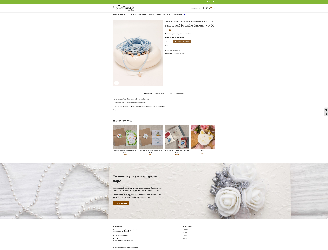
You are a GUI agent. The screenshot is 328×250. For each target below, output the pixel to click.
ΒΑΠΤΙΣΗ (176, 21)
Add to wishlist (171, 46)
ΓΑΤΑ (202, 151)
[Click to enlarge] (116, 83)
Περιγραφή (148, 93)
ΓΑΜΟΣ (185, 233)
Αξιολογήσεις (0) (161, 93)
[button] (121, 203)
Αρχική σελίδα (168, 21)
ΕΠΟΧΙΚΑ (185, 238)
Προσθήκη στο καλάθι (182, 41)
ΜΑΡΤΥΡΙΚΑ (183, 21)
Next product (214, 21)
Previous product (210, 21)
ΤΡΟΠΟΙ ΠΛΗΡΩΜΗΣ (177, 93)
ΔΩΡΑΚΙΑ (185, 236)
